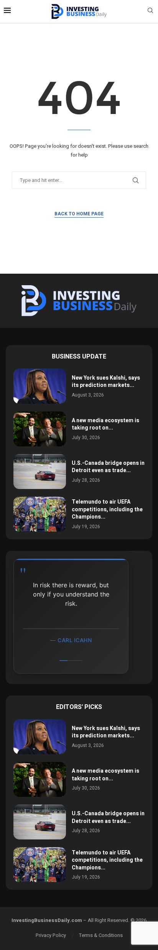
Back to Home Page (79, 213)
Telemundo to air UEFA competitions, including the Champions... (107, 509)
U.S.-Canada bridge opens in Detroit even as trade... (108, 467)
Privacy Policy (51, 935)
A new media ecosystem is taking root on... (105, 424)
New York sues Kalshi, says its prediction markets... (106, 382)
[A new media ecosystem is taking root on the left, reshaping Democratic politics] (39, 428)
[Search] (150, 12)
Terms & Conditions (101, 935)
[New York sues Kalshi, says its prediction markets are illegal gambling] (39, 385)
